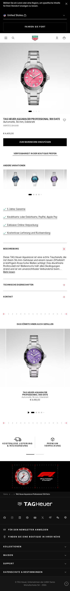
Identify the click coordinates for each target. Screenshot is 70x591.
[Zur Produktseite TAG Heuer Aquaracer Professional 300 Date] (35, 358)
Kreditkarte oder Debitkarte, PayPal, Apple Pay (32, 217)
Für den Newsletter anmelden (28, 530)
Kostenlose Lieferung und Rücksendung (28, 233)
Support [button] (8, 564)
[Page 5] (41, 111)
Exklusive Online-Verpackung (22, 225)
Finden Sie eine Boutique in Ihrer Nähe (34, 537)
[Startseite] (35, 38)
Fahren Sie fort (46, 27)
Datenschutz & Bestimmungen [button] (23, 572)
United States (15, 15)
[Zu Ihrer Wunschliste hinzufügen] (64, 120)
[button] (57, 38)
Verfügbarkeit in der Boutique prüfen (35, 154)
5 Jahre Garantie (16, 209)
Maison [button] (8, 555)
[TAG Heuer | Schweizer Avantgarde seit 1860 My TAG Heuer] (35, 504)
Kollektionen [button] (12, 547)
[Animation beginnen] (28, 412)
